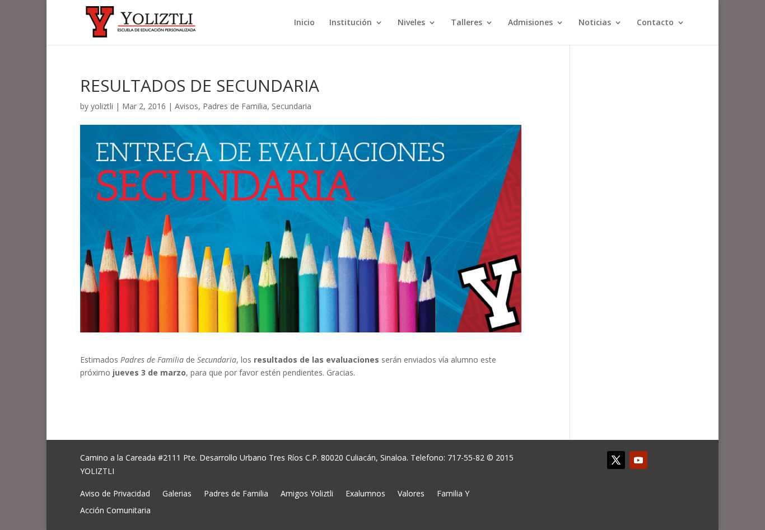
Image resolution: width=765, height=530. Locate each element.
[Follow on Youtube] (638, 460)
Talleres (466, 22)
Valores (411, 493)
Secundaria (291, 106)
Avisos (186, 106)
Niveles (411, 22)
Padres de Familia (235, 106)
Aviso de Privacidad (115, 493)
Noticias (595, 22)
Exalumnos (365, 493)
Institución (350, 22)
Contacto (655, 22)
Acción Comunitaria (115, 509)
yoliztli (102, 106)
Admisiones (530, 22)
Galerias (177, 493)
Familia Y (453, 493)
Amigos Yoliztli (307, 493)
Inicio (304, 22)
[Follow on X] (616, 460)
